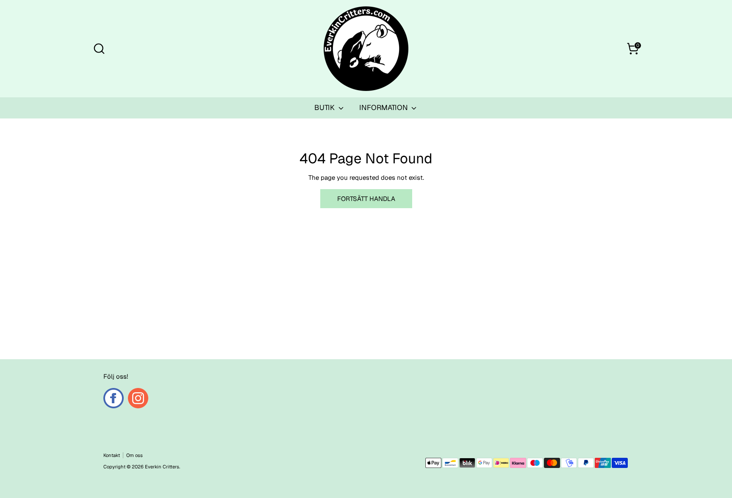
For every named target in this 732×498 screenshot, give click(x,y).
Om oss (134, 455)
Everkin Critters (162, 467)
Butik (325, 107)
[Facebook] (113, 398)
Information (384, 107)
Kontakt (111, 455)
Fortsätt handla (366, 199)
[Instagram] (138, 398)
